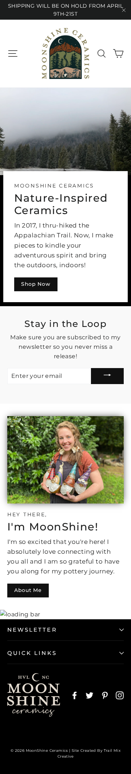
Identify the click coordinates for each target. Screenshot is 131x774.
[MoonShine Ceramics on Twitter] (90, 695)
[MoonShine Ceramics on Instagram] (120, 695)
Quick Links (32, 652)
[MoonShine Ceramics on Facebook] (75, 695)
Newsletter (32, 629)
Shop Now (36, 284)
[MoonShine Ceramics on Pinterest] (105, 695)
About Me (28, 590)
